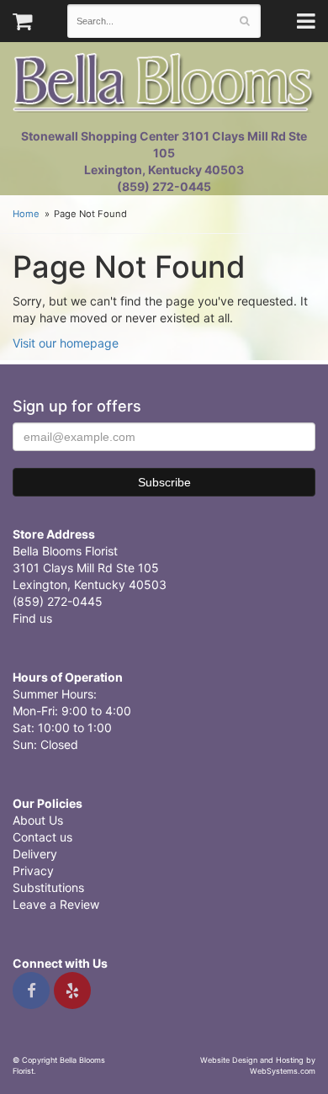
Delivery (35, 854)
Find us (32, 618)
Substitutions (48, 887)
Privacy (33, 870)
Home (26, 214)
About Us (38, 820)
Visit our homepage (66, 343)
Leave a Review (56, 904)
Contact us (42, 837)
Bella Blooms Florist (164, 82)
